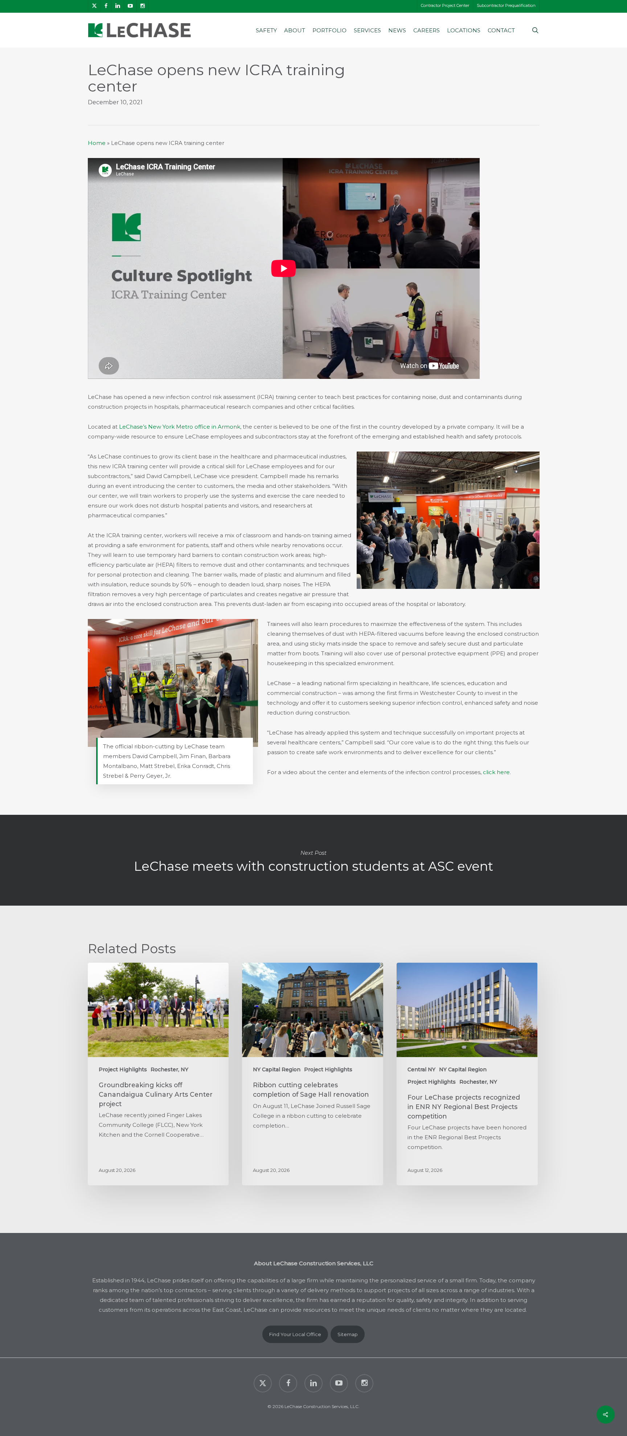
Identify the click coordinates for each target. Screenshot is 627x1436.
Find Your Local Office (295, 1334)
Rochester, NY (169, 1069)
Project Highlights (123, 1069)
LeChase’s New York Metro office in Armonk (179, 426)
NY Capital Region (276, 1069)
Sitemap (347, 1334)
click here (496, 772)
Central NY (421, 1069)
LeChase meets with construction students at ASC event (313, 860)
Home (97, 142)
